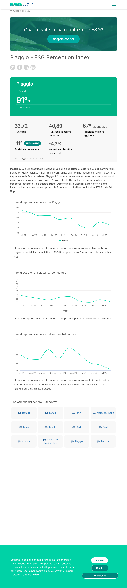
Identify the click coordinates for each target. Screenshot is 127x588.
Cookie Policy (31, 574)
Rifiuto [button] (99, 568)
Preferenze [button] (100, 575)
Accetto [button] (100, 560)
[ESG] (21, 4)
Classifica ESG (21, 10)
